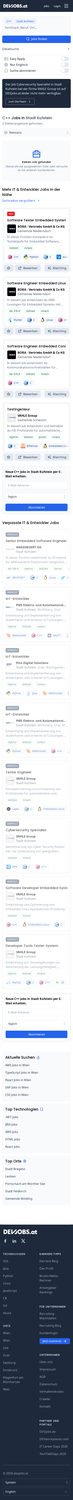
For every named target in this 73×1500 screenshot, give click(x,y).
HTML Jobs (12, 1139)
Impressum (47, 1369)
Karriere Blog (48, 1261)
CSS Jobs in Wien (16, 1095)
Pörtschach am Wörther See (25, 1184)
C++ (6, 117)
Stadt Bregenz (15, 1169)
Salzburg (9, 1363)
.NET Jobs (11, 1117)
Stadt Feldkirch (15, 1191)
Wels (6, 1389)
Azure (7, 1313)
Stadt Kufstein (39, 117)
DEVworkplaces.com (54, 1439)
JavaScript (10, 1291)
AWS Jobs (11, 1132)
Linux (6, 1283)
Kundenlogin (48, 1333)
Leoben (10, 1176)
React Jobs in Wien (18, 1080)
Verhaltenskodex (51, 1392)
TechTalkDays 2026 (52, 1454)
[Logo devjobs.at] (15, 6)
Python (8, 1276)
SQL (6, 1261)
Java (6, 1268)
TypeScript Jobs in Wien (21, 1073)
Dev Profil (46, 1268)
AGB (42, 1377)
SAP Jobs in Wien (17, 1087)
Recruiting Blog (50, 1326)
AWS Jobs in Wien (17, 1065)
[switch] (65, 59)
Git (5, 1306)
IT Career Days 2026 (53, 1446)
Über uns (46, 1362)
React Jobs (12, 1147)
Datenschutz (48, 1384)
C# (5, 1298)
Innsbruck (10, 1370)
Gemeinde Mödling (18, 1199)
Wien (6, 1333)
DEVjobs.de (47, 1432)
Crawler (45, 1399)
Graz (6, 1355)
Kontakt (45, 1406)
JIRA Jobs (11, 1124)
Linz (6, 1348)
